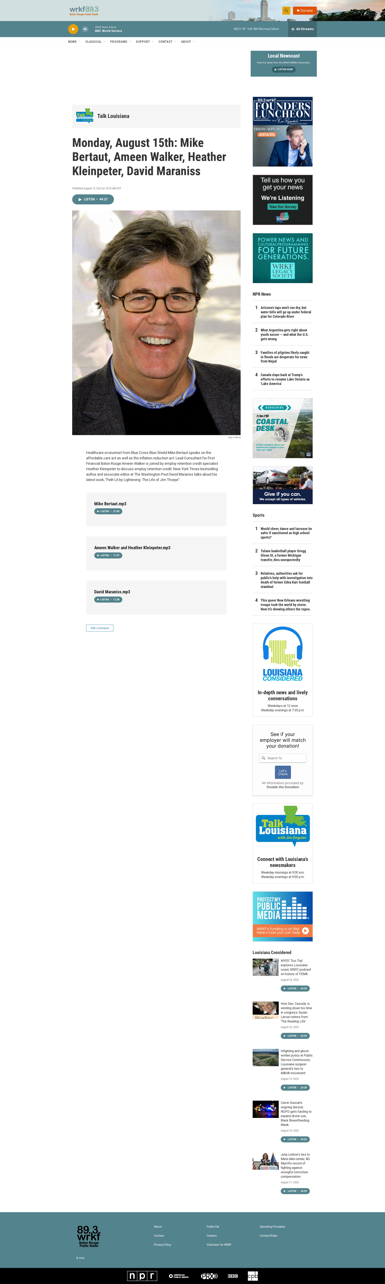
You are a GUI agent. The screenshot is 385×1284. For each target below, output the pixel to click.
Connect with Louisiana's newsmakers (282, 862)
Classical (93, 41)
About (186, 41)
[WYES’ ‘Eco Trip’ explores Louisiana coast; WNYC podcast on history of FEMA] (266, 967)
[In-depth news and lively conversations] (283, 654)
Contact (165, 41)
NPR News (262, 294)
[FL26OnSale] (283, 132)
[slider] (91, 29)
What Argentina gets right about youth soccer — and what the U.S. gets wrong (285, 334)
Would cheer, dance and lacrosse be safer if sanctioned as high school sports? (286, 533)
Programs (118, 41)
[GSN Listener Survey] (283, 200)
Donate (306, 10)
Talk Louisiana (113, 116)
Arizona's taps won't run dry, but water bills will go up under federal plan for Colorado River (286, 312)
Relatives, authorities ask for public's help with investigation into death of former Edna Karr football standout (287, 580)
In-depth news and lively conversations (283, 695)
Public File (213, 1226)
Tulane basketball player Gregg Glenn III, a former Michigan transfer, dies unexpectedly (283, 555)
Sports (258, 515)
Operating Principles (272, 1226)
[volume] (85, 29)
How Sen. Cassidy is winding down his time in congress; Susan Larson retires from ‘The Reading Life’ (296, 1012)
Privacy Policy (162, 1244)
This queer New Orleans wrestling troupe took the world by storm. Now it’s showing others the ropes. (286, 604)
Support (143, 41)
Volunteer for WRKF (219, 1244)
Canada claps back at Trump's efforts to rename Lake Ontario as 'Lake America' (285, 379)
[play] (73, 29)
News (72, 41)
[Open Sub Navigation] (79, 41)
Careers (212, 1235)
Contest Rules (268, 1235)
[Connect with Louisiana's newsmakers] (283, 827)
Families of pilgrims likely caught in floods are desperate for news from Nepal (285, 356)
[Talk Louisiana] (84, 116)
